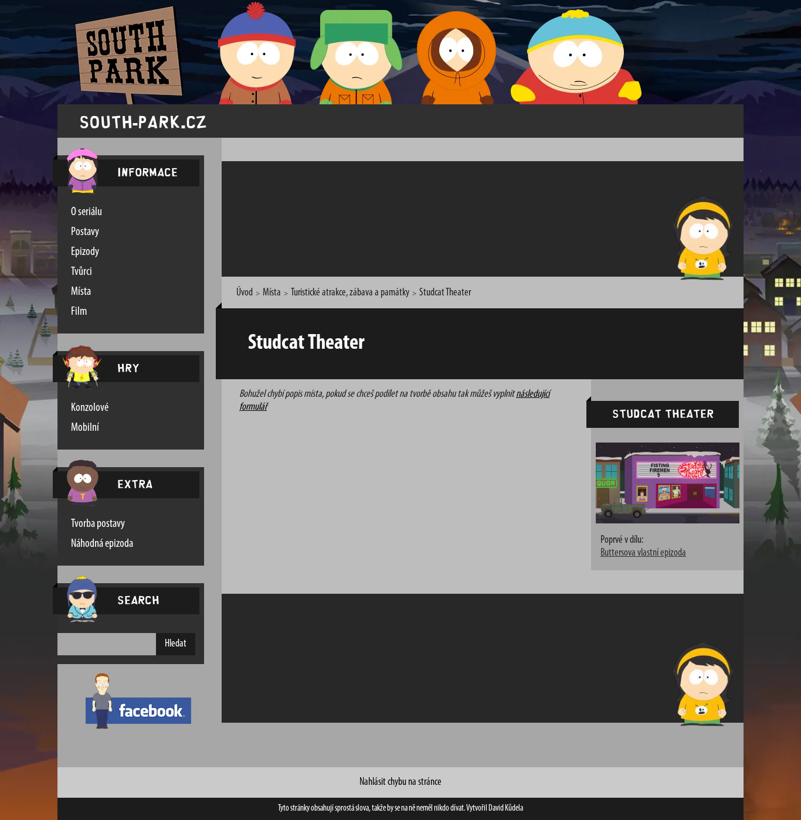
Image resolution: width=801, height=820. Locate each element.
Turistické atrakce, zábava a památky (350, 293)
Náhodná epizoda (102, 544)
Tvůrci (81, 272)
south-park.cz (143, 121)
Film (79, 312)
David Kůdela (505, 808)
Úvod (244, 293)
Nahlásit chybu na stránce (400, 782)
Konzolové (89, 408)
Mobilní (85, 428)
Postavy (85, 232)
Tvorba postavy (98, 524)
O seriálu (86, 212)
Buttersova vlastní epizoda (643, 553)
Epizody (85, 252)
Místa (81, 292)
